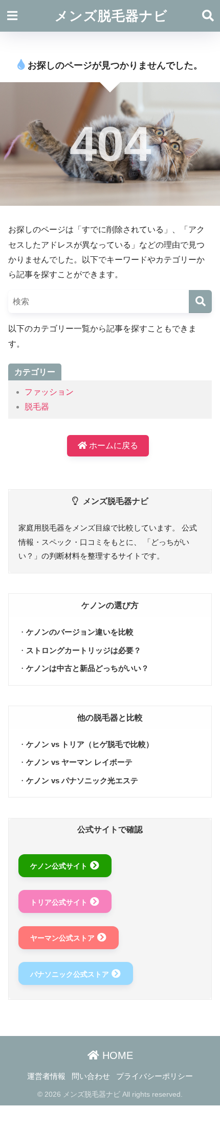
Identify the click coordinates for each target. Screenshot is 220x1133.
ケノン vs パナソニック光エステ (82, 780)
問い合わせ (91, 1076)
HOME (116, 1055)
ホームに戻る (112, 445)
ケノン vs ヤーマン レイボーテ (79, 762)
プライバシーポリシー (154, 1076)
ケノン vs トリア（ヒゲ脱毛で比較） (89, 744)
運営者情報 (46, 1076)
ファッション (49, 392)
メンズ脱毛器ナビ (111, 16)
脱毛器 (37, 406)
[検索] (200, 301)
